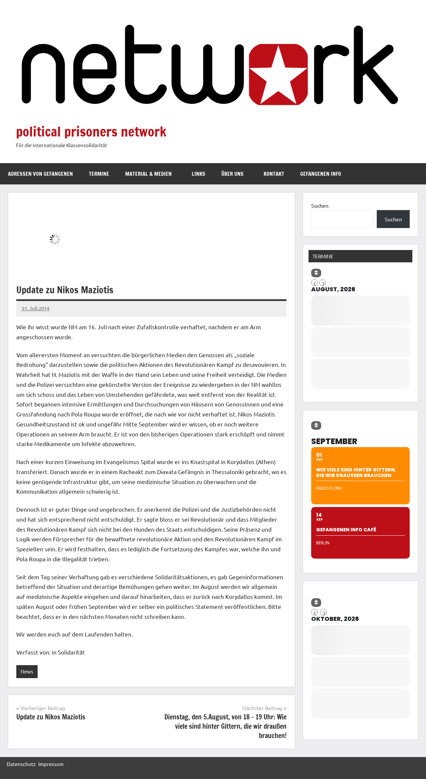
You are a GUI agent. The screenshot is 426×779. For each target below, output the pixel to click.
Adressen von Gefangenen (40, 173)
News (27, 671)
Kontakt (274, 173)
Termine (99, 173)
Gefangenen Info (320, 173)
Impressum (51, 764)
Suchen (319, 205)
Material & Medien (148, 173)
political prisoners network (91, 131)
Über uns (232, 173)
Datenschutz (21, 764)
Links (198, 173)
